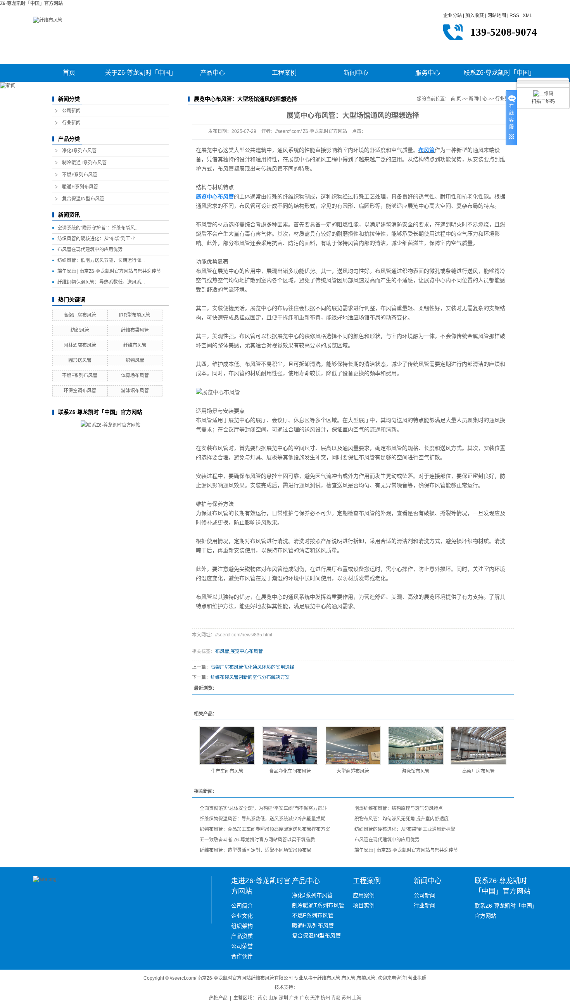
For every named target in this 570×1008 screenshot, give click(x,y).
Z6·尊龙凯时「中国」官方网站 (31, 3)
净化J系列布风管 (79, 150)
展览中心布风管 (246, 651)
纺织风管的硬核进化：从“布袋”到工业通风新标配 (404, 829)
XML (527, 15)
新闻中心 (356, 72)
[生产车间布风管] (227, 745)
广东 (304, 998)
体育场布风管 (135, 375)
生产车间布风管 (227, 771)
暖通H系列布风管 (80, 187)
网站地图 (496, 15)
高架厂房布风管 (80, 315)
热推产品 (218, 998)
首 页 (456, 99)
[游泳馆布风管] (416, 745)
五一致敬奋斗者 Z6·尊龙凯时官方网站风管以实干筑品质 (257, 840)
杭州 (325, 998)
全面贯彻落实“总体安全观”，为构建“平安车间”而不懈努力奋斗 (263, 808)
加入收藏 (474, 15)
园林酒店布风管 (80, 345)
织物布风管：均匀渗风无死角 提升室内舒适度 (401, 819)
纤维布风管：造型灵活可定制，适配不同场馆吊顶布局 (255, 850)
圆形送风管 (80, 360)
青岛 (335, 998)
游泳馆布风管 (135, 390)
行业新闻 (71, 123)
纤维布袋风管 (135, 330)
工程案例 (284, 72)
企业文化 (242, 916)
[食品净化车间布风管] (290, 745)
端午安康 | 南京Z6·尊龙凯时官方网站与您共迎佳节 (109, 271)
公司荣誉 (242, 946)
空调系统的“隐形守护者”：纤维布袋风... (97, 228)
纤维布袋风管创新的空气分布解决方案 (250, 677)
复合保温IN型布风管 (83, 199)
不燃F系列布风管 (79, 174)
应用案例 (364, 895)
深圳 (283, 998)
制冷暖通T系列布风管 (84, 162)
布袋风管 (366, 978)
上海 (356, 998)
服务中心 (427, 72)
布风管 (222, 651)
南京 (262, 998)
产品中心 (212, 72)
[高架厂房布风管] (478, 745)
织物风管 (135, 360)
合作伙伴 (242, 956)
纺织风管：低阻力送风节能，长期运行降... (101, 260)
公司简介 (242, 906)
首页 (69, 72)
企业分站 (452, 15)
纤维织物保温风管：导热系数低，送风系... (101, 282)
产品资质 (242, 936)
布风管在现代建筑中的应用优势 (90, 249)
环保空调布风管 (80, 390)
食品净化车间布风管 (290, 771)
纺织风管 (80, 330)
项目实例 (364, 905)
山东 (273, 998)
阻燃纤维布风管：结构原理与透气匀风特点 (398, 808)
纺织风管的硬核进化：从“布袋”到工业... (97, 238)
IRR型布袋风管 (134, 315)
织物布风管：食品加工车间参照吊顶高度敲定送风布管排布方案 (265, 829)
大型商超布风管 (353, 771)
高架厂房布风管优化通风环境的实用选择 (252, 667)
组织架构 (242, 926)
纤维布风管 (135, 345)
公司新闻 (71, 111)
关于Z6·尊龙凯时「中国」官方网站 (140, 75)
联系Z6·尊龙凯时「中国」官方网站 (499, 75)
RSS (514, 15)
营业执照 (417, 978)
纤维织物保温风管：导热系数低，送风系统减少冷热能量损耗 (262, 819)
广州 (294, 998)
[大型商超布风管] (353, 745)
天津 (315, 998)
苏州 (346, 998)
